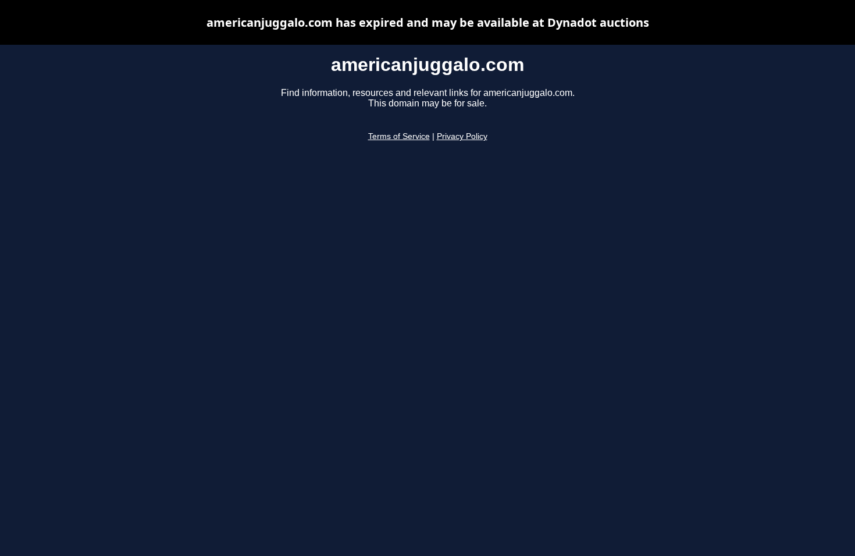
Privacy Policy (462, 136)
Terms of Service (399, 136)
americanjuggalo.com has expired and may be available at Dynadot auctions (427, 22)
